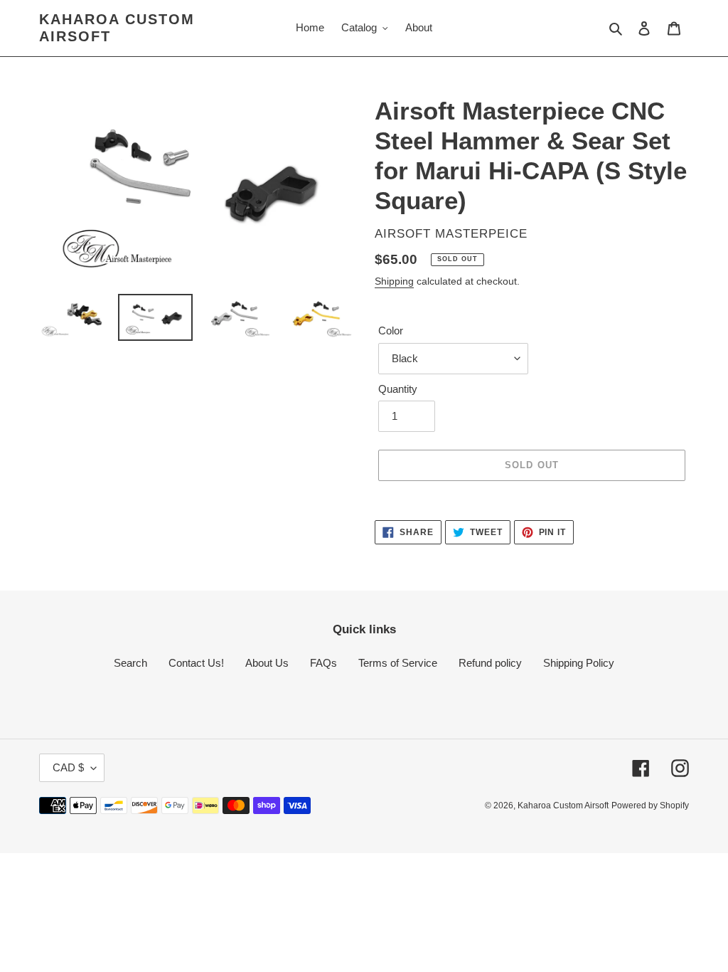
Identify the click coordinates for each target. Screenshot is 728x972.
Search (130, 663)
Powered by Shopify (650, 805)
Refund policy (490, 663)
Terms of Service (397, 663)
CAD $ (68, 767)
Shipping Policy (578, 663)
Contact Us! (196, 663)
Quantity (397, 389)
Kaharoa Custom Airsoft (117, 27)
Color (390, 330)
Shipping (394, 281)
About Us (267, 663)
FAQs (323, 663)
